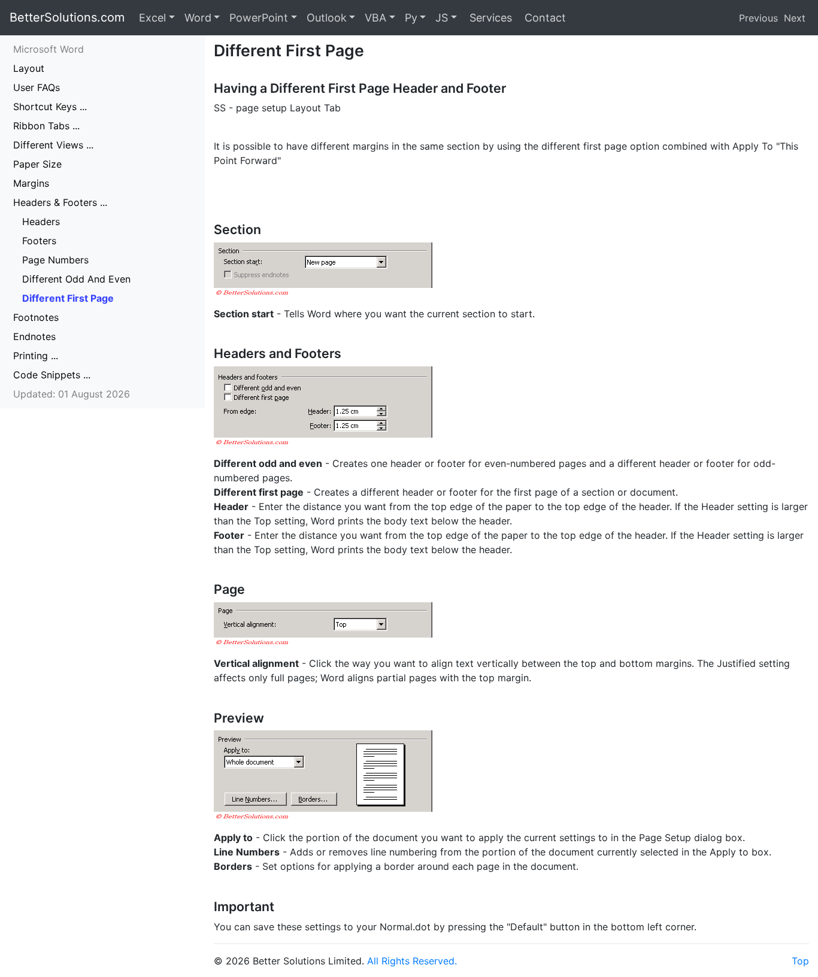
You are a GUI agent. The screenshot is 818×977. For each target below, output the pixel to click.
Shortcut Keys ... (50, 107)
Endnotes (34, 336)
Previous (758, 18)
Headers (41, 221)
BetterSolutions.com (67, 17)
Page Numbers (55, 260)
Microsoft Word (48, 49)
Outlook (327, 17)
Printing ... (35, 356)
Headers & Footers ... (60, 202)
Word (197, 17)
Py (411, 17)
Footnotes (36, 317)
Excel (152, 17)
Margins (31, 183)
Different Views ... (53, 145)
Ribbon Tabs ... (46, 126)
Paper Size (37, 164)
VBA (375, 17)
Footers (39, 241)
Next (794, 18)
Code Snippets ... (51, 375)
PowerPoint (258, 17)
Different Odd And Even (76, 279)
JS (441, 17)
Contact (544, 17)
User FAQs (36, 87)
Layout (28, 68)
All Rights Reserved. (412, 961)
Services (489, 17)
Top (800, 961)
